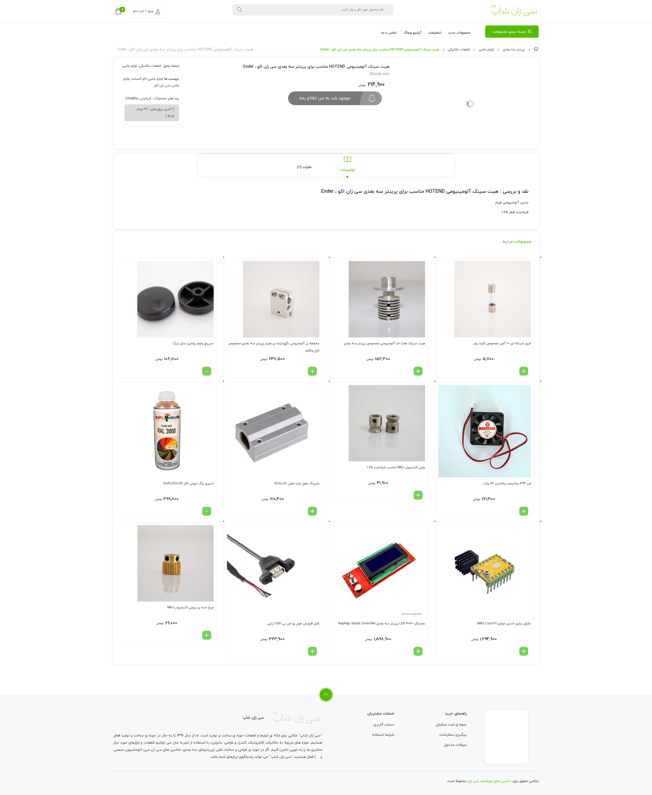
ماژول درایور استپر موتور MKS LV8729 (504, 623)
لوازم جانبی (486, 49)
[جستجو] (239, 9)
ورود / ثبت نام (143, 11)
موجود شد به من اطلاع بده (325, 98)
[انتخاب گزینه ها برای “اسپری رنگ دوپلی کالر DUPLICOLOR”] (206, 511)
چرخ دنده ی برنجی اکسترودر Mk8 (190, 607)
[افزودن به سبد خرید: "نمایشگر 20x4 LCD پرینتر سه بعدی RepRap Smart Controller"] (418, 651)
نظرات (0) (304, 167)
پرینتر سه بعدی (514, 49)
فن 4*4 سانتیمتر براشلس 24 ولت (507, 483)
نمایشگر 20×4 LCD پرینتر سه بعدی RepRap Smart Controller (381, 623)
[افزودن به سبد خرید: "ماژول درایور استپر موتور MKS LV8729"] (523, 651)
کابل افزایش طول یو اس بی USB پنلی (293, 623)
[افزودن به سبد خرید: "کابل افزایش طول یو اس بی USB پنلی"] (312, 651)
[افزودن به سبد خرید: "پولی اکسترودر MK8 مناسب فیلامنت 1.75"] (418, 495)
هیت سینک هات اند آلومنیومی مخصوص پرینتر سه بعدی (384, 343)
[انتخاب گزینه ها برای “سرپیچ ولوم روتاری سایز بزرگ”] (206, 371)
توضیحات (347, 170)
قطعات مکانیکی (459, 49)
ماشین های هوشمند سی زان (489, 781)
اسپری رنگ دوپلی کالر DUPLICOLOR (189, 483)
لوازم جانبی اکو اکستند (147, 79)
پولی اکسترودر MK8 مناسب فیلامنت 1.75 (396, 467)
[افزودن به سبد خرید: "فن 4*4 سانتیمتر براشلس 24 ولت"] (523, 511)
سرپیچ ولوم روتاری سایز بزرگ (193, 343)
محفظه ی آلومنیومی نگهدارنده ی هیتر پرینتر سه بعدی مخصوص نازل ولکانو (273, 347)
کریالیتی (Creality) (138, 98)
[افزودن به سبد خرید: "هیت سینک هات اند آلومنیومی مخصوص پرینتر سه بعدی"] (418, 371)
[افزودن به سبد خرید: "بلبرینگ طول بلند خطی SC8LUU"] (312, 511)
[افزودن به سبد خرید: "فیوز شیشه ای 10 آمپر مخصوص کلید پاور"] (523, 371)
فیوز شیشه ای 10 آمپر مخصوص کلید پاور (502, 343)
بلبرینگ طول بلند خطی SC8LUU (296, 483)
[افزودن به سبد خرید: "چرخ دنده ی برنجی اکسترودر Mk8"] (206, 635)
